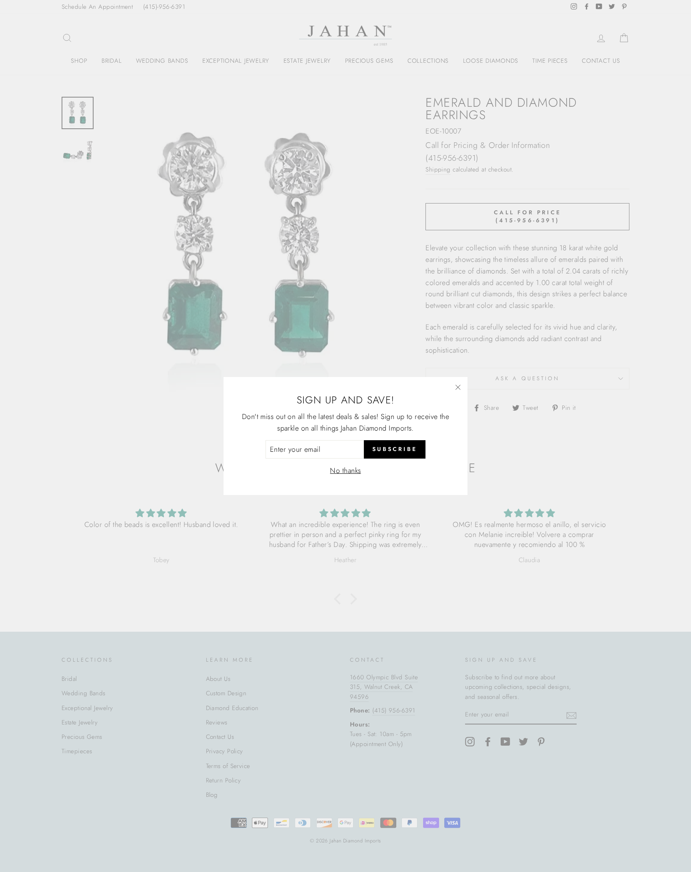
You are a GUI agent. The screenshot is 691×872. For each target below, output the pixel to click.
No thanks (345, 470)
